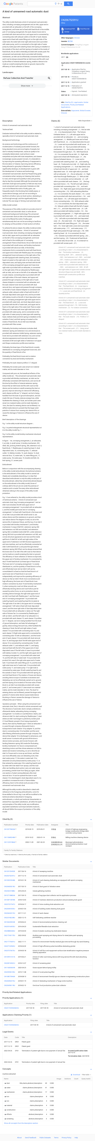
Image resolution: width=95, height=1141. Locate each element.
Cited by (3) (69, 102)
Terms (56, 1138)
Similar (66, 32)
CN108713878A (9, 900)
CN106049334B (9, 922)
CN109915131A (9, 957)
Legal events (78, 102)
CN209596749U (9, 972)
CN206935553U (9, 909)
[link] (7, 1083)
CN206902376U (9, 981)
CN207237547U (9, 904)
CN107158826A (9, 895)
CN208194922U (9, 963)
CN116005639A (9, 968)
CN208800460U (9, 931)
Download (76, 1075)
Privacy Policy (66, 1138)
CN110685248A (9, 837)
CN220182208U (9, 918)
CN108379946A (9, 976)
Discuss (64, 113)
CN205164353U (9, 926)
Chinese (77, 38)
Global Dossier (85, 110)
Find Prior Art (84, 29)
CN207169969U (9, 946)
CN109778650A (9, 829)
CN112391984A (9, 842)
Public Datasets (45, 1138)
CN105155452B (9, 871)
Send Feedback (30, 1138)
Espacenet (75, 110)
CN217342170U (9, 935)
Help (76, 1138)
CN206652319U (9, 913)
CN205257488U (9, 891)
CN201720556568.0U (11, 1008)
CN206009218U (9, 886)
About (19, 1138)
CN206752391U (9, 876)
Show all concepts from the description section (21, 1123)
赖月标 (70, 41)
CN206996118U (9, 985)
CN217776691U (9, 942)
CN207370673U (9, 950)
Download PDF (69, 29)
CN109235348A (9, 880)
